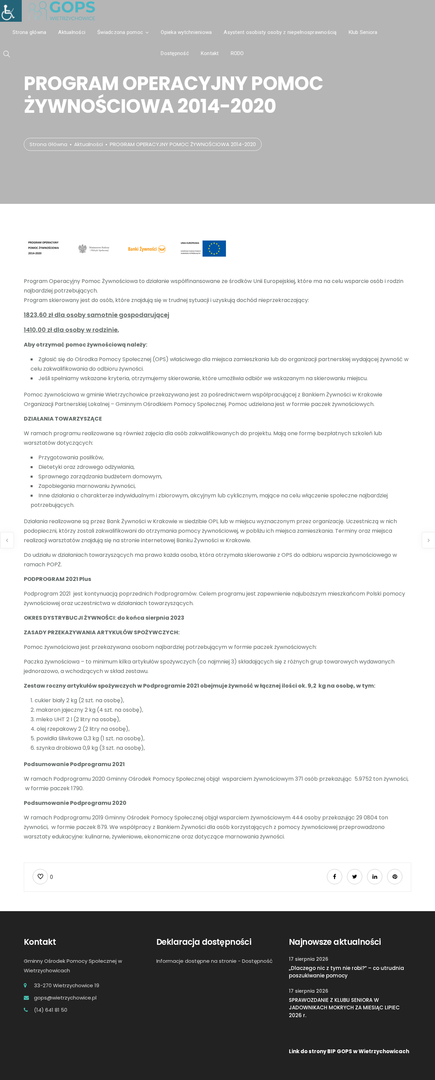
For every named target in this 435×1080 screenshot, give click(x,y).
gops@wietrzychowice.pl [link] (65, 997)
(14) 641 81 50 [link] (50, 1009)
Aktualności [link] (71, 32)
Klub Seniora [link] (363, 32)
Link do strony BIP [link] (312, 1051)
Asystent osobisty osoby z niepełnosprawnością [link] (280, 32)
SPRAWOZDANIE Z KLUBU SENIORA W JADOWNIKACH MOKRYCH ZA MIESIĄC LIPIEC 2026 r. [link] (344, 1007)
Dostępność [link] (175, 53)
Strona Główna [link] (48, 144)
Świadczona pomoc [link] (120, 32)
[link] (8, 8)
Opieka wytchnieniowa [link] (186, 32)
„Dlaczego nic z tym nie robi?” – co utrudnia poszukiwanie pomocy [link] (346, 971)
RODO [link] (237, 53)
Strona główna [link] (29, 32)
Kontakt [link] (210, 53)
